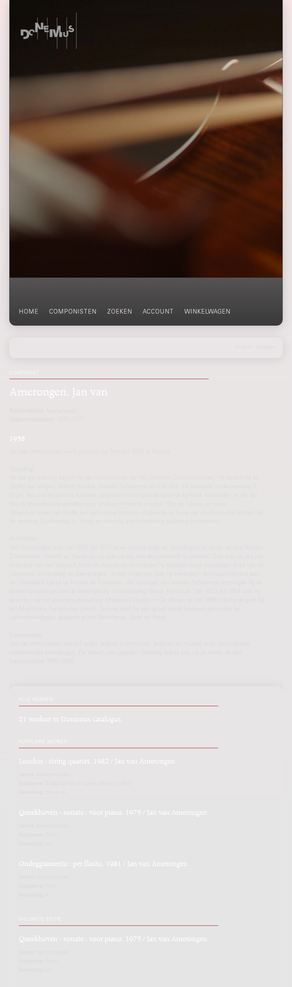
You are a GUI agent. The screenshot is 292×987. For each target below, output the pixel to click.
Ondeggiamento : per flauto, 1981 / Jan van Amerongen (103, 862)
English (244, 347)
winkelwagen (207, 312)
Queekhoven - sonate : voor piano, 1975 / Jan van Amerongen (113, 811)
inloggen (266, 347)
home (28, 312)
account (158, 312)
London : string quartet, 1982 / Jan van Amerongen (97, 760)
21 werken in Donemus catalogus (70, 718)
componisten (73, 312)
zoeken (119, 312)
